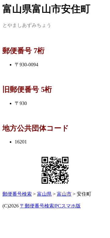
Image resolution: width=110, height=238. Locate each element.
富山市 (64, 194)
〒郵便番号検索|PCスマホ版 (50, 205)
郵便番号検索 (17, 194)
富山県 (44, 194)
